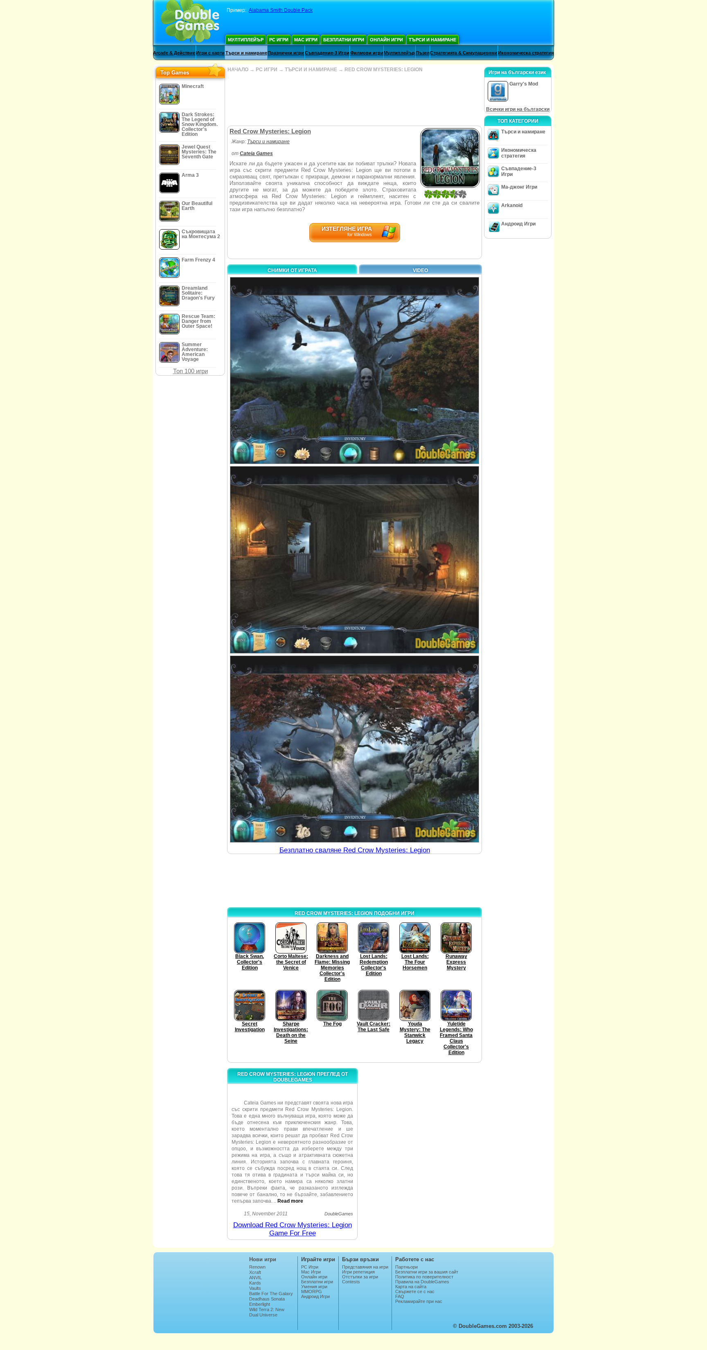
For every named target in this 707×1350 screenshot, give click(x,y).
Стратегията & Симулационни (463, 52)
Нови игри (262, 1259)
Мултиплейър (245, 39)
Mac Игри (305, 39)
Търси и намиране (432, 39)
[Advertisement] (354, 99)
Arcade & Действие (174, 52)
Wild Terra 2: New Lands (266, 1312)
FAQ (399, 1296)
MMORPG (311, 1291)
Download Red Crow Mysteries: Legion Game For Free (292, 1229)
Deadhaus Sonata (267, 1298)
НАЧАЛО (237, 69)
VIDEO (420, 270)
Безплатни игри (343, 39)
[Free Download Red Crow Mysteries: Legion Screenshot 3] (354, 749)
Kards (255, 1282)
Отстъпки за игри (360, 1276)
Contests (351, 1281)
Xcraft (255, 1272)
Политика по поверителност (424, 1276)
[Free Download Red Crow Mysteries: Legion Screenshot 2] (354, 559)
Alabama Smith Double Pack (281, 10)
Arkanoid (511, 205)
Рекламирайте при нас (418, 1301)
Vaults (255, 1288)
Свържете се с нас (415, 1291)
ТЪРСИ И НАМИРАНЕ (311, 69)
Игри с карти (210, 52)
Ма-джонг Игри (519, 187)
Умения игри (314, 1286)
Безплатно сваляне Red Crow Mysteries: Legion (354, 850)
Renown (257, 1266)
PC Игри (278, 39)
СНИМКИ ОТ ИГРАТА (292, 270)
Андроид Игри (518, 224)
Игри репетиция (358, 1271)
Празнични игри (286, 52)
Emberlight (259, 1304)
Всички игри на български (517, 109)
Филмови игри (366, 52)
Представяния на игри (365, 1266)
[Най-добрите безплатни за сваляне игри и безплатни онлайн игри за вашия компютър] (190, 22)
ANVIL (255, 1277)
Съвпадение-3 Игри (327, 52)
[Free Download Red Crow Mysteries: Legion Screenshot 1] (354, 370)
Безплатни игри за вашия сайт (426, 1271)
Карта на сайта (410, 1286)
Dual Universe (263, 1314)
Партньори (406, 1266)
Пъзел (423, 52)
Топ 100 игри (190, 370)
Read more (290, 1201)
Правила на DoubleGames (422, 1281)
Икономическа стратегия (526, 52)
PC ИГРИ (266, 69)
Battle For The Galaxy (271, 1293)
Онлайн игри (386, 39)
